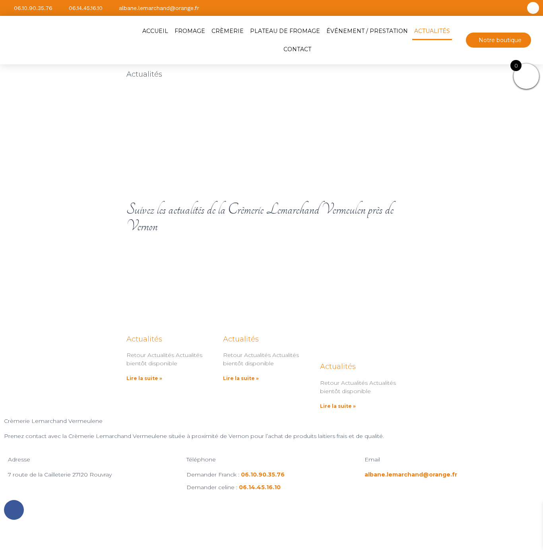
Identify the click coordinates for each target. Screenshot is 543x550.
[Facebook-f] (533, 8)
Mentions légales (190, 536)
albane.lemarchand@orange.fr (411, 474)
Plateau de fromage (285, 31)
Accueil (155, 31)
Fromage (190, 31)
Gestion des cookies (348, 536)
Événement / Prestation (367, 31)
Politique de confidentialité (267, 536)
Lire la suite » (144, 378)
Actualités (432, 31)
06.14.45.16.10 (260, 487)
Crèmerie (227, 31)
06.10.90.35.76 (263, 474)
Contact (297, 49)
